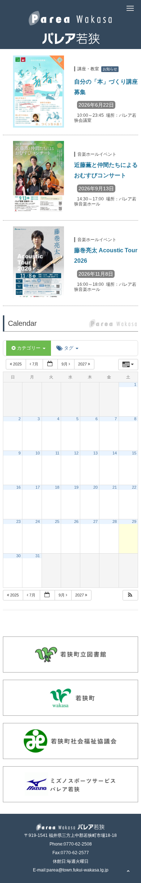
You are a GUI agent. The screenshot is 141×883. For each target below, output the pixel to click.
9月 (65, 364)
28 (114, 521)
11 (57, 453)
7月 (35, 364)
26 (76, 521)
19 (76, 487)
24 (37, 521)
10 (37, 453)
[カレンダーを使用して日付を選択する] (50, 364)
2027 (83, 364)
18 (57, 487)
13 (95, 453)
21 (114, 487)
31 (37, 556)
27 (95, 521)
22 (134, 487)
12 (76, 453)
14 (114, 453)
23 (18, 521)
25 (57, 521)
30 (18, 556)
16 (18, 487)
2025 (17, 364)
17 (37, 487)
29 (134, 521)
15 (134, 453)
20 (95, 487)
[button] (130, 595)
